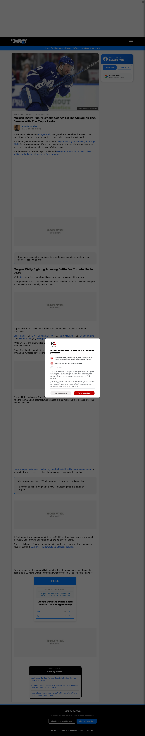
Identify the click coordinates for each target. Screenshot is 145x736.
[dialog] (72, 368)
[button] (72, 367)
